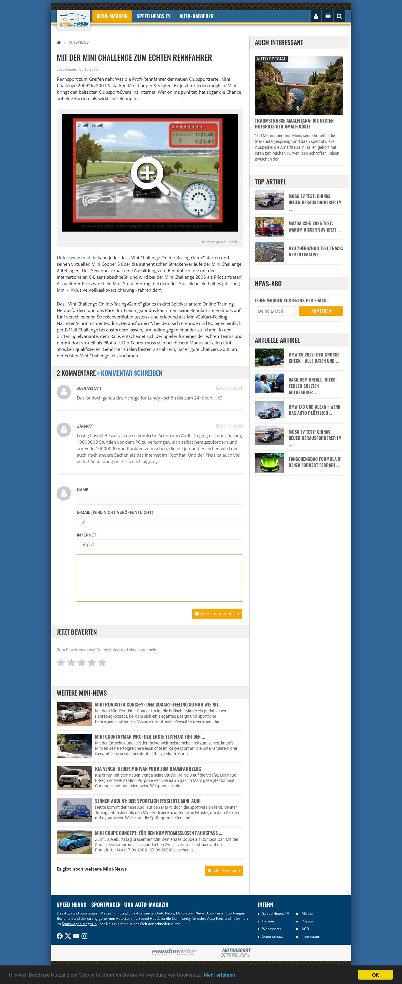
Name (82, 489)
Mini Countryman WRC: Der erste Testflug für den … (150, 736)
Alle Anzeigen (226, 870)
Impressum (311, 936)
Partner (268, 921)
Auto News (165, 913)
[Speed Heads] (73, 20)
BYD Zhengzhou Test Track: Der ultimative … (316, 251)
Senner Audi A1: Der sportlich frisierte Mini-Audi (148, 800)
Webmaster (271, 928)
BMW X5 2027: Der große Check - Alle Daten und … (314, 357)
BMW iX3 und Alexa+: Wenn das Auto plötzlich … (314, 410)
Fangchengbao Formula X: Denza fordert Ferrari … (315, 462)
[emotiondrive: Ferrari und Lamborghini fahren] (173, 952)
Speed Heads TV (275, 913)
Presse (307, 921)
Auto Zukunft (126, 918)
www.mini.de (83, 257)
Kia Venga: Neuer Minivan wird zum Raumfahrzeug (148, 768)
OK (375, 974)
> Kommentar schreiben (129, 372)
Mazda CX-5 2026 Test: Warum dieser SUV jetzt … (314, 226)
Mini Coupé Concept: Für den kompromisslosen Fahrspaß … (158, 832)
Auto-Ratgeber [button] (197, 16)
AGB (305, 928)
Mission (308, 913)
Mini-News (115, 869)
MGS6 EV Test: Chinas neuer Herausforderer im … (315, 202)
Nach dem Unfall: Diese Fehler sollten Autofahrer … (312, 386)
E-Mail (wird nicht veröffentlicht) (115, 512)
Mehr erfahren (219, 975)
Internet (87, 535)
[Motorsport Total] (236, 953)
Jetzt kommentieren (220, 613)
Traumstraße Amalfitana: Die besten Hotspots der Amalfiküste (294, 123)
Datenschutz (272, 936)
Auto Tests (215, 913)
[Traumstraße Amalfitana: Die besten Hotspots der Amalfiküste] (299, 85)
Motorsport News (190, 913)
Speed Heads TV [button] (154, 16)
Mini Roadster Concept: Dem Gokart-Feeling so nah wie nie (157, 704)
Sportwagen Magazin (79, 923)
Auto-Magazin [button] (112, 16)
